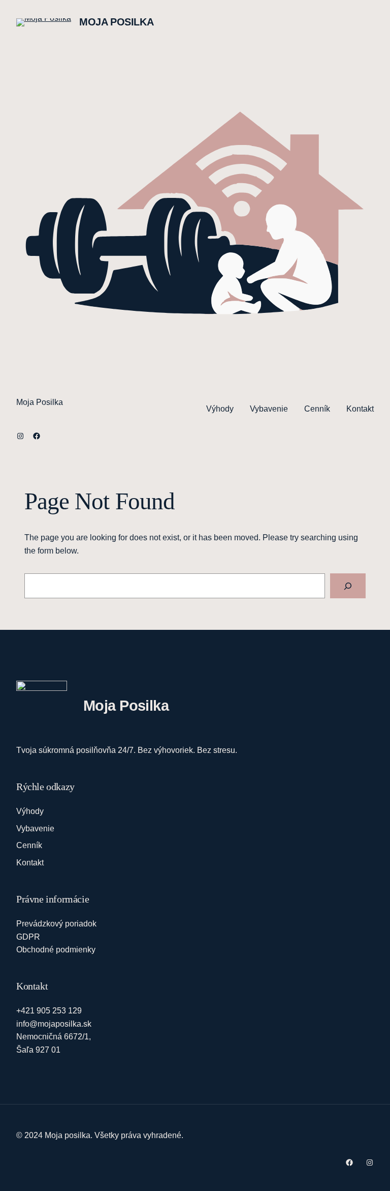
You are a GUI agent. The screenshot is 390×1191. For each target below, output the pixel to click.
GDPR (28, 937)
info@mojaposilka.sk (53, 1024)
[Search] (348, 585)
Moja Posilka (116, 21)
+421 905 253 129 (49, 1010)
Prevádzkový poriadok (56, 923)
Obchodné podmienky (55, 949)
